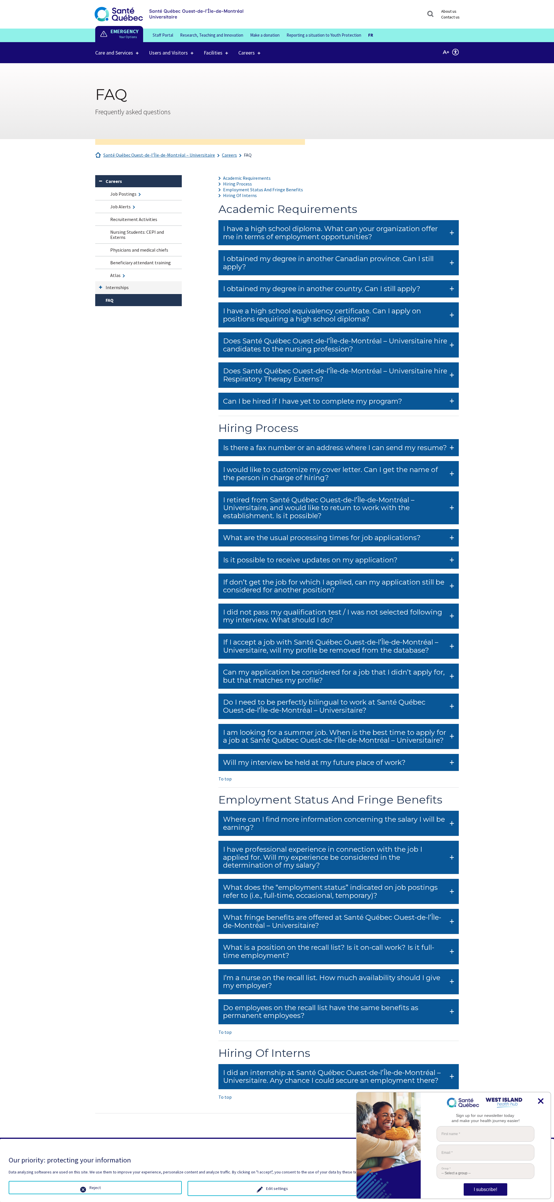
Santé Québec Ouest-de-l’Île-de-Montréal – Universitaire (159, 155)
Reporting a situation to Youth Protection (324, 35)
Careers (246, 52)
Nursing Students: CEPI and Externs (137, 234)
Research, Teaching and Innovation (211, 35)
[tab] (338, 233)
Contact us (450, 17)
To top (225, 779)
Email (447, 1152)
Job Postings (123, 194)
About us (448, 11)
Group (446, 1168)
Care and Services (114, 52)
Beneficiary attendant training (140, 262)
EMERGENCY (124, 31)
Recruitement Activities (133, 219)
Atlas (115, 275)
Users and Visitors (168, 52)
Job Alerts (120, 206)
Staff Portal (163, 35)
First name (450, 1134)
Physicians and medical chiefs (139, 250)
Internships (117, 287)
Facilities (213, 52)
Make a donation (265, 35)
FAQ (248, 155)
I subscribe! (485, 1189)
